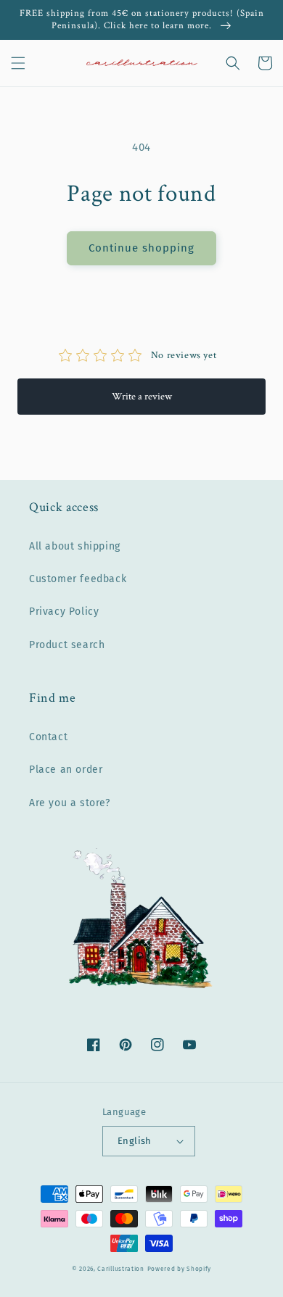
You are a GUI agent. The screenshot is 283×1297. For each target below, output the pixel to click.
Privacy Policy (64, 611)
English (135, 1140)
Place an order (65, 769)
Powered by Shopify (179, 1268)
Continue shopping (141, 247)
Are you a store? (69, 803)
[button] (18, 63)
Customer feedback (77, 579)
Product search (66, 645)
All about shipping (74, 546)
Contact (48, 737)
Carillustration (120, 1268)
